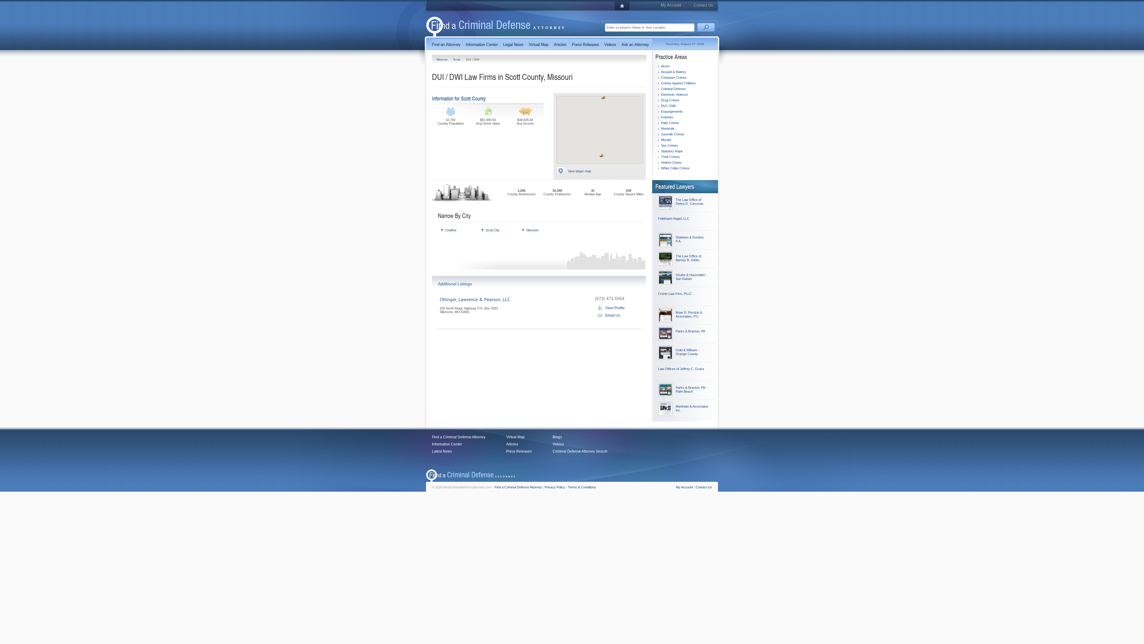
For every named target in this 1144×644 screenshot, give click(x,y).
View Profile (615, 308)
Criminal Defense (673, 89)
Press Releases (519, 451)
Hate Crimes (670, 123)
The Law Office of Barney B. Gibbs (688, 258)
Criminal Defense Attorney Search (580, 451)
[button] (603, 97)
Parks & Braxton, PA (690, 331)
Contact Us (703, 5)
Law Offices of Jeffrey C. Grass (681, 369)
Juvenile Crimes (672, 134)
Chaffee (450, 230)
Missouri (442, 59)
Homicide (667, 128)
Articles (512, 444)
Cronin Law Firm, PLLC (675, 293)
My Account (671, 5)
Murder (666, 140)
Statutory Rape (672, 151)
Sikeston (532, 230)
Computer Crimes (674, 77)
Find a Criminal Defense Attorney (458, 437)
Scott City (493, 230)
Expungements (672, 111)
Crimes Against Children (678, 83)
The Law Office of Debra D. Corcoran (689, 201)
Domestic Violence (674, 94)
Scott (457, 59)
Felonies (667, 117)
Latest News (442, 451)
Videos (558, 444)
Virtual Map (515, 437)
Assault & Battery (673, 72)
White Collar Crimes (675, 168)
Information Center (447, 444)
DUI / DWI (668, 106)
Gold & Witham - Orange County (687, 352)
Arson (665, 66)
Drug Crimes (670, 100)
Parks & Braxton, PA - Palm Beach (691, 389)
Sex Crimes (669, 145)
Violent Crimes (671, 162)
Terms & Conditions (582, 487)
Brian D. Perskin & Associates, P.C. (689, 314)
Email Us (612, 315)
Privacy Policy (555, 487)
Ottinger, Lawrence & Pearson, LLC (475, 299)
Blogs (557, 437)
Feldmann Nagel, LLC (673, 218)
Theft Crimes (670, 157)
